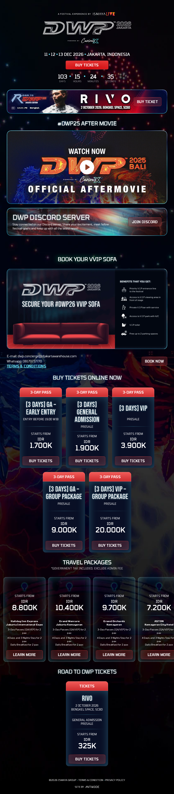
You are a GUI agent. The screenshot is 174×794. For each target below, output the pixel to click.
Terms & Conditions (26, 366)
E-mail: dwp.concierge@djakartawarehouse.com (42, 356)
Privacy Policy (115, 780)
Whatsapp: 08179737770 (24, 361)
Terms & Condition (90, 780)
